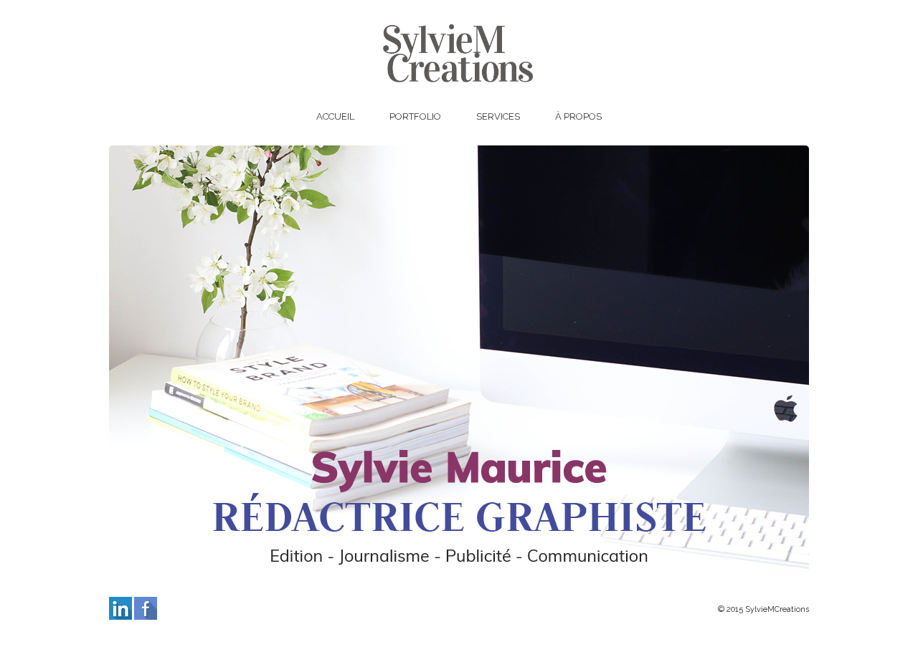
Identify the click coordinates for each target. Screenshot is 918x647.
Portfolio (415, 116)
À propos (578, 116)
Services (498, 116)
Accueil (335, 116)
